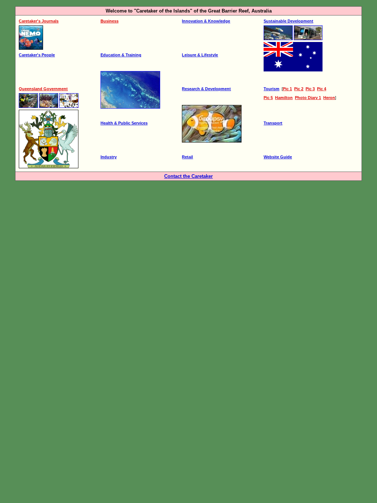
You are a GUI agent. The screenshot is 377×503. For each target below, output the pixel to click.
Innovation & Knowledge (206, 21)
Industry (109, 157)
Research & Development (206, 89)
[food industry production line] (28, 108)
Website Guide (278, 157)
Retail (187, 157)
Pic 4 (321, 89)
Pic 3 (310, 89)
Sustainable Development (288, 21)
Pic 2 (298, 89)
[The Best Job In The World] (48, 108)
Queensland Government (43, 89)
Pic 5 (268, 97)
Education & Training (121, 55)
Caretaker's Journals (39, 21)
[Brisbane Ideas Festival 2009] (68, 108)
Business (110, 21)
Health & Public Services (124, 123)
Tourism (271, 89)
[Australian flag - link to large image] (293, 70)
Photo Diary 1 (308, 97)
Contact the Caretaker (188, 176)
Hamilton (284, 97)
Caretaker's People (37, 55)
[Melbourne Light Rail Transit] (308, 40)
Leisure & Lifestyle (200, 55)
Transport (273, 123)
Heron (329, 97)
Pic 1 (287, 89)
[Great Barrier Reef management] (278, 40)
